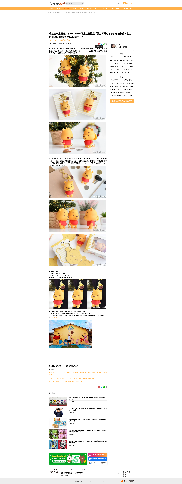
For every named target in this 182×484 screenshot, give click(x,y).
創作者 (105, 8)
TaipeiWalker (127, 8)
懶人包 (97, 8)
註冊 (125, 3)
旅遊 (58, 8)
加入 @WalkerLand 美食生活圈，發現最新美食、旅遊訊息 (65, 381)
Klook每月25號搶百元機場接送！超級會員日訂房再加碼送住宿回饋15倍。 (122, 92)
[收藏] (99, 44)
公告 (62, 470)
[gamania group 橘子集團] (127, 481)
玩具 (51, 40)
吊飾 (65, 40)
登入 (129, 3)
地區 (81, 8)
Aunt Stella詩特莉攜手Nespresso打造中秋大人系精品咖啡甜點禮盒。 (122, 63)
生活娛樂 (66, 8)
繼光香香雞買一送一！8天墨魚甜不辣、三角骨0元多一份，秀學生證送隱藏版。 (122, 66)
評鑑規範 (79, 470)
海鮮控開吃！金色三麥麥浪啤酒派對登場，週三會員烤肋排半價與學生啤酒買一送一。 (122, 57)
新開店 (89, 8)
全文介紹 (55, 317)
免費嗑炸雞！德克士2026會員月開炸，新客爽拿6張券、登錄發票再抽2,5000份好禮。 (122, 72)
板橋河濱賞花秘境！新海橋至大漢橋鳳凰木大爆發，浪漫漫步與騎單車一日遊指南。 (122, 80)
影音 (74, 8)
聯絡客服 (84, 470)
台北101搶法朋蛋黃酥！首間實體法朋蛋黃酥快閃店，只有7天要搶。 (122, 60)
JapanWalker (115, 8)
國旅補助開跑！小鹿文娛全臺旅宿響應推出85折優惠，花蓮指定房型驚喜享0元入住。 (122, 89)
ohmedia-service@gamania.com (124, 101)
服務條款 (67, 470)
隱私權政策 (72, 470)
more (69, 40)
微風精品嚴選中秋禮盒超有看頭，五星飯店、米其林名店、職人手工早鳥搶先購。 (122, 69)
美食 (51, 8)
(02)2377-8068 (73, 472)
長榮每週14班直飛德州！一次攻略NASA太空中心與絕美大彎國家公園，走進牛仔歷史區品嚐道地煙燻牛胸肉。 (122, 86)
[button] (119, 3)
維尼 (55, 40)
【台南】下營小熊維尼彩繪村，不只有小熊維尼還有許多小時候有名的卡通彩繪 (71, 378)
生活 (51, 12)
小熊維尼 (60, 40)
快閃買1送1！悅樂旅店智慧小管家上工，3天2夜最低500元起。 (122, 95)
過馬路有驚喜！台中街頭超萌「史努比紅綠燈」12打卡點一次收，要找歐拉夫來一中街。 (122, 83)
